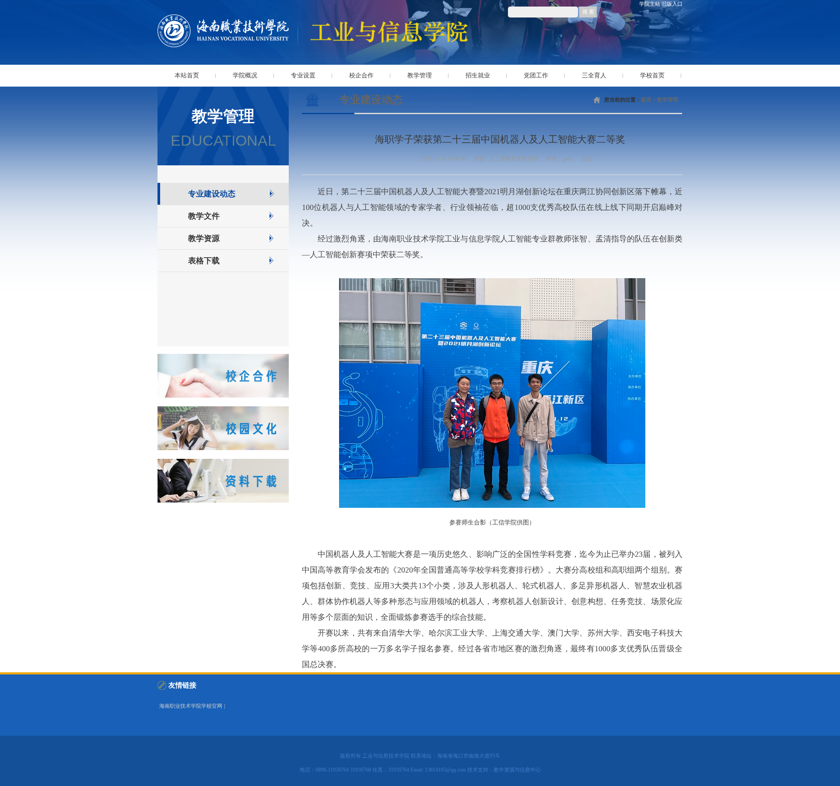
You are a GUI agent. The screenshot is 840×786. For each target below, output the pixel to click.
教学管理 (419, 75)
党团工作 (536, 75)
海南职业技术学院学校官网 (190, 706)
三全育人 (594, 75)
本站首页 (187, 75)
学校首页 (652, 75)
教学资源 (204, 238)
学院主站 (649, 4)
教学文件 (204, 216)
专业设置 (303, 75)
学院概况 (245, 75)
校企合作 (361, 75)
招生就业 (478, 75)
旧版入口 (672, 4)
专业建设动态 (211, 193)
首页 (646, 100)
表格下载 (204, 260)
